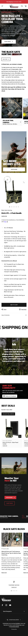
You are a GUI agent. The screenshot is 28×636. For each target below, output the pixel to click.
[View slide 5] (17, 369)
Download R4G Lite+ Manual (9, 261)
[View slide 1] (9, 369)
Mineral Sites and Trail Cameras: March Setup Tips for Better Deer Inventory (11, 553)
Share (5, 309)
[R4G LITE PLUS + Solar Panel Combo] (11, 428)
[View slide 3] (13, 369)
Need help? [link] (24, 309)
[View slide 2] (11, 369)
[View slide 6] (18, 369)
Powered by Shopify (14, 626)
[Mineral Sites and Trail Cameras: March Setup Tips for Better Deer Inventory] (11, 540)
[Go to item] (9, 207)
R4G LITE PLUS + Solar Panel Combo (10, 443)
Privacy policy (14, 629)
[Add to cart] (19, 436)
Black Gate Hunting (6, 210)
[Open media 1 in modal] (23, 182)
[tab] (8, 413)
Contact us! (14, 587)
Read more (4, 572)
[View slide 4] (15, 369)
